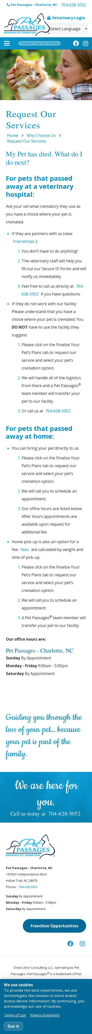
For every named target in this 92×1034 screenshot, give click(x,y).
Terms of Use (15, 1015)
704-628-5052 (57, 411)
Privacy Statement (45, 1015)
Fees (25, 549)
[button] (7, 43)
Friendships (23, 241)
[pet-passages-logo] (27, 24)
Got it (13, 1026)
